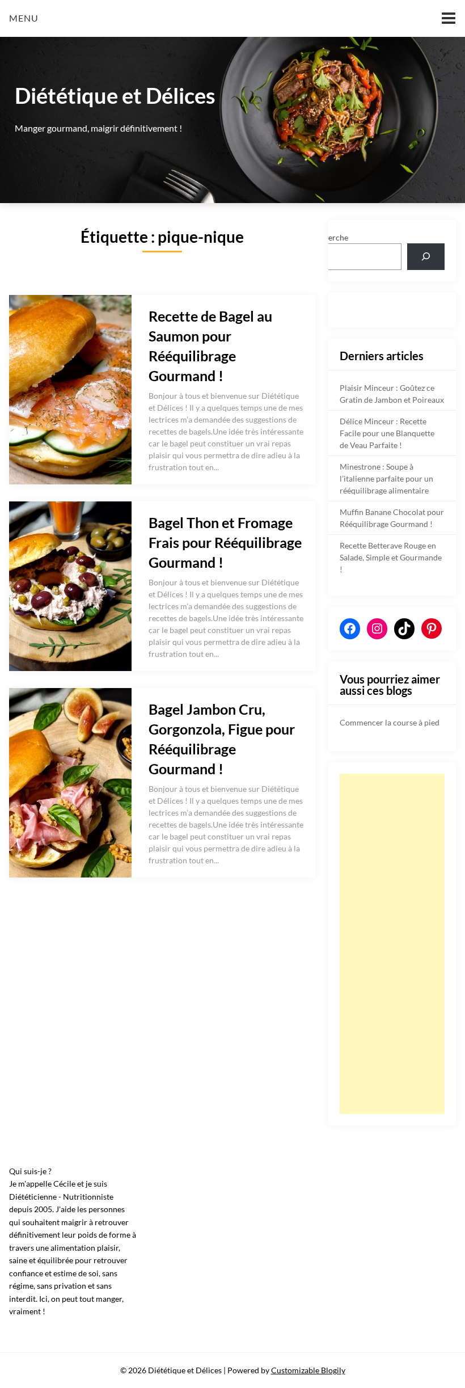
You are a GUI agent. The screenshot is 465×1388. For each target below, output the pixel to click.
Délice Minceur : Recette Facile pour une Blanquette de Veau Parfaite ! (387, 433)
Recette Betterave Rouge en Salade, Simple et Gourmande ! (391, 557)
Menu (24, 17)
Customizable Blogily (308, 1370)
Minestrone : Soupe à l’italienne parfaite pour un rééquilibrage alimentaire (386, 478)
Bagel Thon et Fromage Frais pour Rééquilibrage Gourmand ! (225, 542)
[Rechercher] (425, 256)
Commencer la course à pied (389, 722)
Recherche (329, 237)
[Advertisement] (392, 944)
